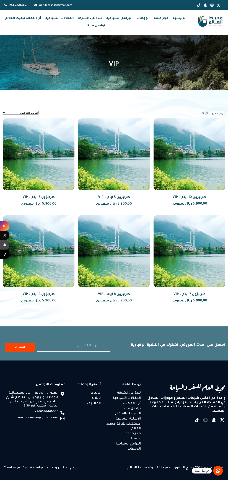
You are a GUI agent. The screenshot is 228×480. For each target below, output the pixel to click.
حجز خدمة (161, 18)
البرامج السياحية (119, 18)
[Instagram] (205, 420)
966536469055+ (18, 4)
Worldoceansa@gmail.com (55, 4)
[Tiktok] (197, 420)
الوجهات (143, 18)
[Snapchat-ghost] (214, 420)
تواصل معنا (96, 26)
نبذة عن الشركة (90, 18)
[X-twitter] (222, 420)
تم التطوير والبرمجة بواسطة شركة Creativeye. (38, 468)
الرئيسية (179, 18)
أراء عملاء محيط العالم (23, 18)
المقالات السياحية (59, 18)
